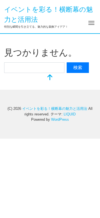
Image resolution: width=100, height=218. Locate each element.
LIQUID (70, 114)
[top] (50, 78)
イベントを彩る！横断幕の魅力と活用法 (54, 108)
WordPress (60, 119)
